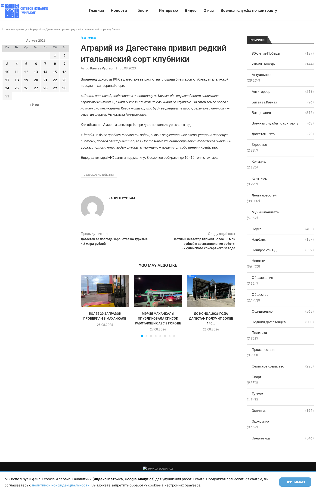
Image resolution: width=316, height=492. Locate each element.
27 (36, 88)
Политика (259, 332)
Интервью (168, 10)
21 (45, 80)
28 (45, 88)
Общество (260, 294)
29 (55, 88)
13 (36, 72)
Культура (259, 178)
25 (17, 88)
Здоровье (259, 144)
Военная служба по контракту (249, 10)
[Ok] (306, 10)
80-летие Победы (283, 53)
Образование (262, 277)
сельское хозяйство (99, 174)
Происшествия (263, 349)
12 (26, 72)
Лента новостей (264, 195)
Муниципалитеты (265, 212)
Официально (283, 311)
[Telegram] (302, 10)
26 (26, 88)
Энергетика (283, 438)
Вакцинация (283, 112)
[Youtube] (292, 10)
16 (64, 72)
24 (7, 88)
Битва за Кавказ (283, 102)
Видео (191, 10)
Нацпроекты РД (283, 250)
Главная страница (14, 29)
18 (17, 80)
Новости (119, 10)
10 (7, 72)
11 (17, 72)
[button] (87, 306)
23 (64, 80)
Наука (283, 229)
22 (55, 80)
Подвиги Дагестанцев (283, 322)
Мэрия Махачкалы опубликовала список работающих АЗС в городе (158, 318)
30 (64, 88)
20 (36, 80)
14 (45, 72)
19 (26, 80)
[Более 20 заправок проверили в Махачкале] (105, 291)
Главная (96, 10)
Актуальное (261, 74)
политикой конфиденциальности (61, 485)
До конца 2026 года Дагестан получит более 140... (211, 318)
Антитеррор (283, 91)
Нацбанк (283, 239)
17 (7, 80)
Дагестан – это (283, 134)
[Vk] (297, 10)
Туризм (257, 394)
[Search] (313, 10)
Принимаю (295, 482)
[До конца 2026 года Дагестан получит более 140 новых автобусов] (211, 291)
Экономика (260, 421)
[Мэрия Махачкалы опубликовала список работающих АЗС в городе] (158, 291)
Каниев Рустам (101, 68)
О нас (209, 10)
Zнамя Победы (283, 64)
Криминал (259, 161)
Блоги (143, 10)
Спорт (256, 377)
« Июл (34, 105)
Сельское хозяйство (283, 366)
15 (55, 72)
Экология (283, 410)
